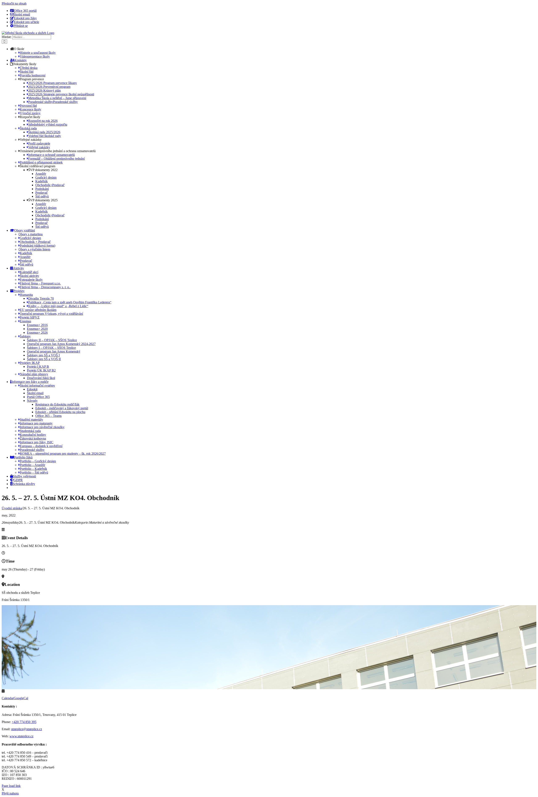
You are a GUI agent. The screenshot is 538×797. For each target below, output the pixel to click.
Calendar (8, 698)
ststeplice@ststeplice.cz (26, 729)
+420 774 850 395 (24, 722)
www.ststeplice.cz (21, 736)
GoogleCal (21, 698)
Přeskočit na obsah (14, 3)
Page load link (11, 786)
